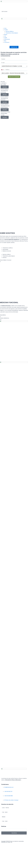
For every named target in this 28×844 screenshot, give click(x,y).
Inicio (5, 28)
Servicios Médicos (10, 31)
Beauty (5, 34)
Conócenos (6, 42)
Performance (7, 39)
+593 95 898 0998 (8, 795)
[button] (2, 100)
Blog (5, 40)
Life (5, 36)
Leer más (5, 87)
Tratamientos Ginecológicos (12, 33)
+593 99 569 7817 (8, 791)
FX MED (6, 29)
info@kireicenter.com (8, 787)
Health (5, 37)
